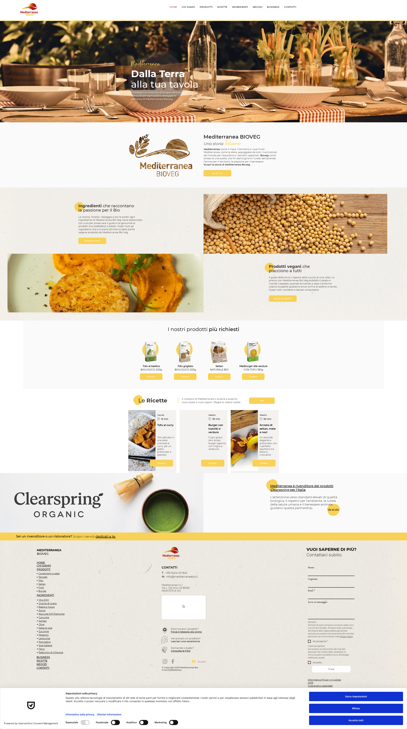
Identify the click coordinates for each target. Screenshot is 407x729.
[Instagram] (165, 661)
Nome (311, 567)
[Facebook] (173, 661)
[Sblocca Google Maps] (183, 607)
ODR (310, 682)
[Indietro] (18, 72)
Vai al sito (333, 509)
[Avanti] (389, 72)
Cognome (312, 579)
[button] (188, 173)
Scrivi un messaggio (317, 602)
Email (311, 590)
